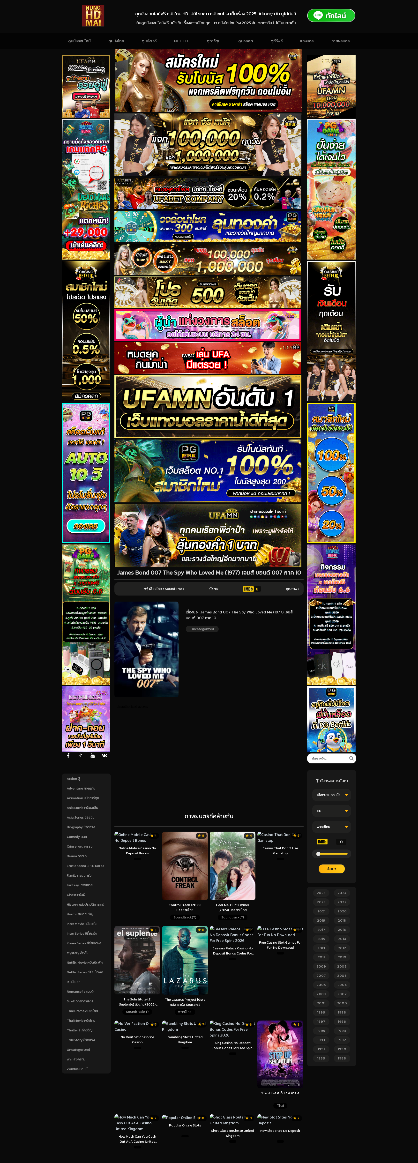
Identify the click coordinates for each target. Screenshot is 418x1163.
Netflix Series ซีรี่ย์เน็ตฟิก (85, 972)
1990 (342, 1049)
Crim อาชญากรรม (79, 846)
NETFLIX (181, 41)
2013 (321, 948)
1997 (321, 1021)
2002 (342, 994)
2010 (342, 957)
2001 (321, 1003)
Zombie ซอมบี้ (77, 1069)
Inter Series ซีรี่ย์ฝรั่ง (82, 933)
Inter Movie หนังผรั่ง (82, 923)
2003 (321, 994)
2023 (321, 902)
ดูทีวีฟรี (277, 41)
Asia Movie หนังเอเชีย (82, 807)
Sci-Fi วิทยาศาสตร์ (80, 1001)
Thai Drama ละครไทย (82, 1011)
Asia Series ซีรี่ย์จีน (80, 817)
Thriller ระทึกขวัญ (79, 1030)
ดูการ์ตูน (214, 41)
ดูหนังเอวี (149, 41)
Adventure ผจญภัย (81, 788)
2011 (321, 957)
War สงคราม (76, 1059)
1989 (321, 1058)
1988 (342, 1058)
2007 (321, 975)
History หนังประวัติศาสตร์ (85, 904)
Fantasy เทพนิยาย (80, 885)
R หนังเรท (73, 981)
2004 (342, 984)
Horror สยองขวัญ (80, 914)
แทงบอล (307, 41)
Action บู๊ (73, 778)
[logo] (93, 25)
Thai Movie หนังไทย (81, 1020)
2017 (321, 929)
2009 (321, 966)
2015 (321, 938)
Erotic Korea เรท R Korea (85, 865)
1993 (321, 1040)
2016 (342, 929)
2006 (342, 975)
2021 (321, 911)
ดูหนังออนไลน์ (79, 41)
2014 (342, 938)
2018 (342, 920)
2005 (321, 984)
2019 (321, 920)
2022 (342, 902)
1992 (342, 1040)
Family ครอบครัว (79, 875)
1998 (342, 1012)
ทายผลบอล (340, 41)
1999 (321, 1012)
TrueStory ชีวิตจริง (81, 1040)
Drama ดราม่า (77, 856)
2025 (321, 892)
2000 (342, 1003)
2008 (342, 966)
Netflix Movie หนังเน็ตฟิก (85, 962)
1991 (321, 1049)
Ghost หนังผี (76, 894)
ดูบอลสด (245, 41)
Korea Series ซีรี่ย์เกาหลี (84, 943)
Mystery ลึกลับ (78, 952)
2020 (342, 911)
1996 (342, 1021)
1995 (321, 1030)
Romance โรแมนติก (81, 991)
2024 (342, 892)
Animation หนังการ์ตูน (83, 798)
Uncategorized (78, 1049)
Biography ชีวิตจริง (81, 827)
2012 (342, 948)
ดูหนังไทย (116, 41)
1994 (342, 1030)
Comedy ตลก (77, 836)
